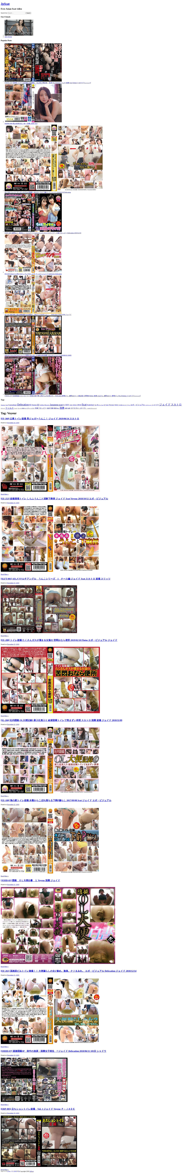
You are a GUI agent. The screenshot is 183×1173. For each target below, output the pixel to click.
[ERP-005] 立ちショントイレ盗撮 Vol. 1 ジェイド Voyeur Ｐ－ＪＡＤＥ (38, 1109)
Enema (34, 405)
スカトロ (176, 404)
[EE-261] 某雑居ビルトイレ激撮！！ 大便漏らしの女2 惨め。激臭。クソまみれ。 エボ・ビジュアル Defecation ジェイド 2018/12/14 (68, 971)
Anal (7, 405)
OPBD (71, 405)
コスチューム (148, 405)
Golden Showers (44, 405)
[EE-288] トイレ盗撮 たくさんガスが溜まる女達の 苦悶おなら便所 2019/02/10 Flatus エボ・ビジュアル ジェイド (59, 640)
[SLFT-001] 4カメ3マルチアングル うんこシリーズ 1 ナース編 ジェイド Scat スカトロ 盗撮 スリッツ (55, 578)
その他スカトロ (122, 405)
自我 (66, 408)
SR (104, 405)
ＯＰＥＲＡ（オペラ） (79, 408)
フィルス (9, 408)
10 (12, 1171)
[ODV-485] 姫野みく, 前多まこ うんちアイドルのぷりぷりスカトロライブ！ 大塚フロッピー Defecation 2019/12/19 (43, 233)
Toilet (107, 405)
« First (8, 1171)
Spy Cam (101, 405)
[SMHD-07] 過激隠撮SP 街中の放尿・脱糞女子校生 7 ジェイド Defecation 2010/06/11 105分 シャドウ (53, 1051)
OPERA (75, 405)
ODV (67, 405)
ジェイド (165, 404)
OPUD (79, 405)
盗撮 (55, 408)
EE (30, 405)
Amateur (3, 405)
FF (38, 405)
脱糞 (62, 408)
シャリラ (155, 405)
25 (18, 1171)
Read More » (5, 494)
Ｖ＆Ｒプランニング (92, 408)
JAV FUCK (8, 37)
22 (15, 1171)
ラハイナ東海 (21, 408)
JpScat (5, 3)
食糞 (69, 408)
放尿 (48, 408)
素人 (58, 408)
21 (14, 1171)
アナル (128, 405)
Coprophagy (12, 405)
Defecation (23, 404)
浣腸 (51, 408)
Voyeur (111, 405)
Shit (95, 405)
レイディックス (29, 408)
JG (64, 405)
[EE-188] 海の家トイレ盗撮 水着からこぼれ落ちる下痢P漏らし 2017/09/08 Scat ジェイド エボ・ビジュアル (56, 800)
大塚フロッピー (41, 408)
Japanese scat (56, 404)
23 (16, 1171)
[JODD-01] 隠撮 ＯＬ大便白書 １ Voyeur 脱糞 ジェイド (30, 880)
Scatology (90, 405)
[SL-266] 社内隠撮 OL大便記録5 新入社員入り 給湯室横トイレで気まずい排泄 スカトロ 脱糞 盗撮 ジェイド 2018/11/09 (61, 720)
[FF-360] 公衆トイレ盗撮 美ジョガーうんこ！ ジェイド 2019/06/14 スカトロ (40, 418)
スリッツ (3, 408)
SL (98, 405)
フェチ (15, 408)
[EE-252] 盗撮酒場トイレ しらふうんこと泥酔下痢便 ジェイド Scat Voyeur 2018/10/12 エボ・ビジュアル (54, 498)
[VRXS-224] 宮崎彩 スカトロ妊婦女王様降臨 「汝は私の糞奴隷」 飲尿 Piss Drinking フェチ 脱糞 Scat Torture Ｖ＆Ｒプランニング (48, 83)
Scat (84, 404)
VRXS (116, 405)
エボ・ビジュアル (137, 405)
